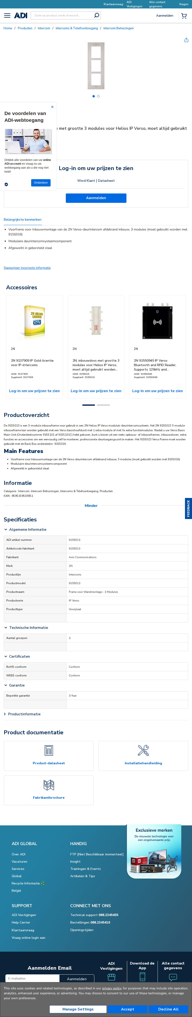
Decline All (168, 1009)
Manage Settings (78, 1009)
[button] (188, 508)
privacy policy (111, 988)
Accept (127, 1009)
